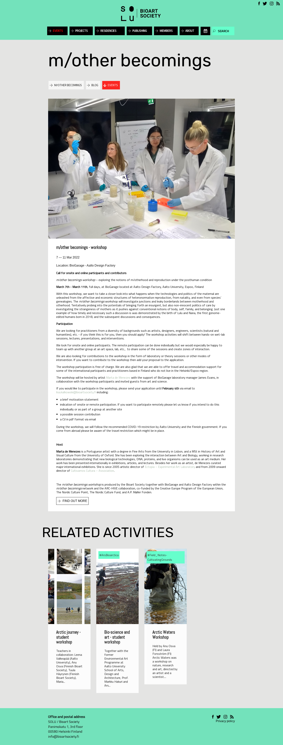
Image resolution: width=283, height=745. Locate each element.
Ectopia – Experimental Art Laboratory (170, 466)
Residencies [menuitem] (108, 30)
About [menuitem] (189, 30)
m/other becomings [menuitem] (68, 85)
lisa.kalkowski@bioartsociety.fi (76, 392)
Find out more (75, 500)
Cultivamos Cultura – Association (92, 470)
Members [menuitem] (166, 30)
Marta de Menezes (118, 377)
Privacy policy (225, 721)
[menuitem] (205, 31)
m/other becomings (129, 60)
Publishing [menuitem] (139, 30)
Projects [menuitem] (81, 30)
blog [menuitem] (94, 85)
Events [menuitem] (58, 30)
